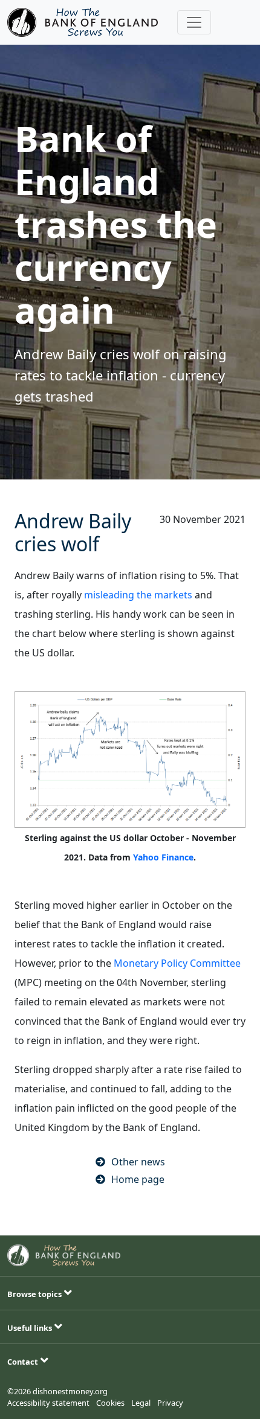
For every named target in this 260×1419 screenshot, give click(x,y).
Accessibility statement (48, 1402)
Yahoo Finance (163, 857)
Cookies (110, 1402)
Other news (138, 1161)
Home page (137, 1179)
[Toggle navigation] (194, 22)
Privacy (170, 1402)
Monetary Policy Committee (177, 963)
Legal (141, 1402)
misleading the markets (138, 594)
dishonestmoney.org (70, 1391)
